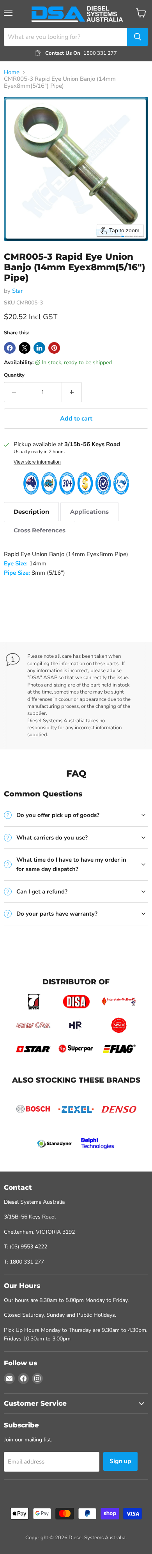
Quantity (14, 375)
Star (17, 291)
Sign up (120, 1461)
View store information (37, 462)
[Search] (137, 37)
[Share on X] (24, 348)
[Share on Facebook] (10, 348)
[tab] (31, 511)
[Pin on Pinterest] (54, 348)
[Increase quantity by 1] (72, 392)
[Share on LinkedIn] (39, 348)
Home (11, 72)
